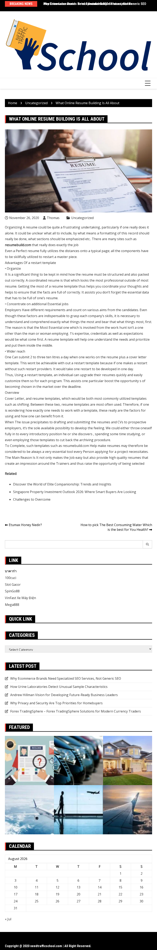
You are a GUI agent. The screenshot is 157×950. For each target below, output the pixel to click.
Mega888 (12, 604)
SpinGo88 (12, 591)
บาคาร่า (11, 571)
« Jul (8, 919)
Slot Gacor (13, 584)
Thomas (53, 218)
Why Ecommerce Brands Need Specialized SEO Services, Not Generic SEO (94, 4)
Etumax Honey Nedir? (25, 525)
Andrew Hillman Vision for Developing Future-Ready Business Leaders (64, 695)
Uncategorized (82, 218)
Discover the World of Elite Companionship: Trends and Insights (62, 484)
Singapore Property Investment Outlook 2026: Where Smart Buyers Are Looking (74, 492)
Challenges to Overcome (31, 499)
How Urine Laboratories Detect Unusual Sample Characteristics (59, 686)
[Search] (147, 544)
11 (36, 887)
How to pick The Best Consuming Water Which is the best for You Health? (116, 527)
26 (57, 901)
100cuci (10, 577)
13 (78, 887)
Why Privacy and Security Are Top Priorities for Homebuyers (56, 703)
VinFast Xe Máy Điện (20, 598)
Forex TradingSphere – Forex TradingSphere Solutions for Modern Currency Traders (75, 711)
